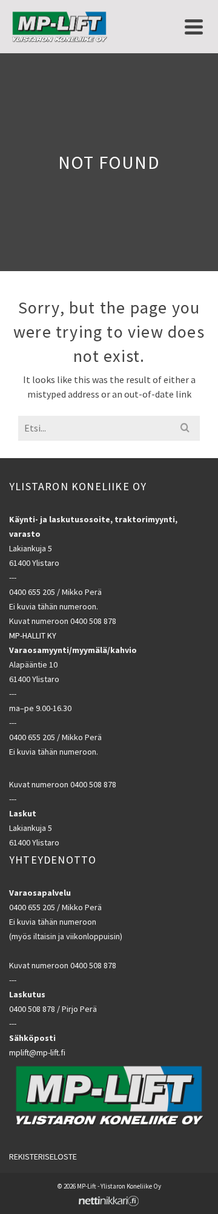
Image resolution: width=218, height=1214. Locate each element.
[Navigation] (194, 26)
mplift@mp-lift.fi (37, 1052)
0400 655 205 (32, 591)
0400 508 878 (93, 620)
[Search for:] (109, 428)
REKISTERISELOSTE (43, 1156)
